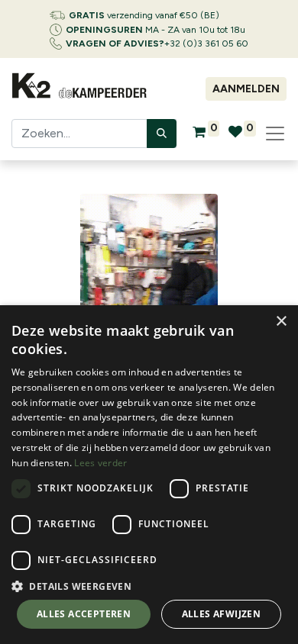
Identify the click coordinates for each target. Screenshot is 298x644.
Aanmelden (246, 88)
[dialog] (149, 474)
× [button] (281, 321)
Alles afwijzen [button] (221, 613)
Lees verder (100, 462)
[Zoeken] (162, 133)
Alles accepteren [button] (84, 613)
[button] (149, 586)
